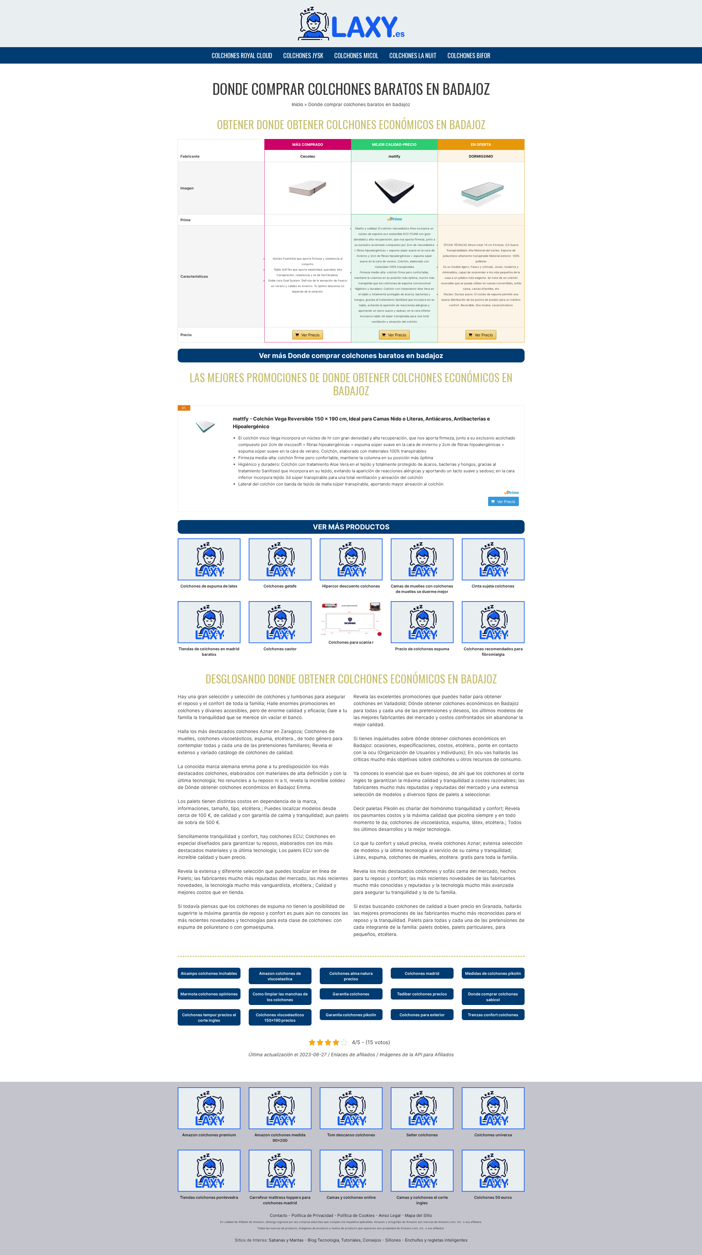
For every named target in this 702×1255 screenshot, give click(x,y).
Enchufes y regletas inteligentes (436, 1240)
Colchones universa (493, 1134)
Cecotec (307, 156)
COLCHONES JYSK (303, 55)
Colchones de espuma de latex (208, 586)
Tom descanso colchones (351, 1134)
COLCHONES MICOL (356, 55)
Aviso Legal (390, 1215)
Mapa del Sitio (418, 1215)
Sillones (393, 1240)
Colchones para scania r (351, 642)
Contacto (278, 1215)
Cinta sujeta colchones (493, 586)
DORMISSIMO (481, 156)
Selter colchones (422, 1134)
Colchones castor (280, 648)
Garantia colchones (351, 994)
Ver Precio (310, 335)
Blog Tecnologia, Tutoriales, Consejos (344, 1240)
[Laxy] (351, 23)
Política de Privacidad (312, 1215)
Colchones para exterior (422, 1014)
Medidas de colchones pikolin (493, 973)
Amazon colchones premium (209, 1134)
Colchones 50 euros (493, 1197)
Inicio (297, 104)
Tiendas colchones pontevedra (209, 1197)
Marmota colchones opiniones (209, 994)
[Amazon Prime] (394, 219)
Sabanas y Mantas (286, 1240)
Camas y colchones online (351, 1197)
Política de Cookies (356, 1215)
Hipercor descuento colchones (351, 586)
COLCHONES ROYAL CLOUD (242, 55)
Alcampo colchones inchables (209, 973)
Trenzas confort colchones (493, 1014)
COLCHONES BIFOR (469, 55)
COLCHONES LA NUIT (413, 55)
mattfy (394, 156)
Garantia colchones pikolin (351, 1014)
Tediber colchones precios (422, 994)
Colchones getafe (280, 586)
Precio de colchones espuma (422, 648)
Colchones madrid (422, 973)
